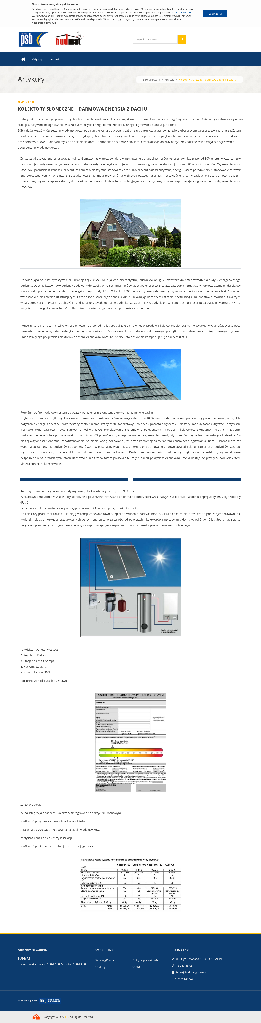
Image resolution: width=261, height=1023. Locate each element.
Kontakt (54, 59)
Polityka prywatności (145, 960)
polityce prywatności (182, 12)
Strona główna (151, 79)
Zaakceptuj (215, 13)
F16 (67, 1017)
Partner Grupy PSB (27, 1000)
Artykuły (37, 59)
